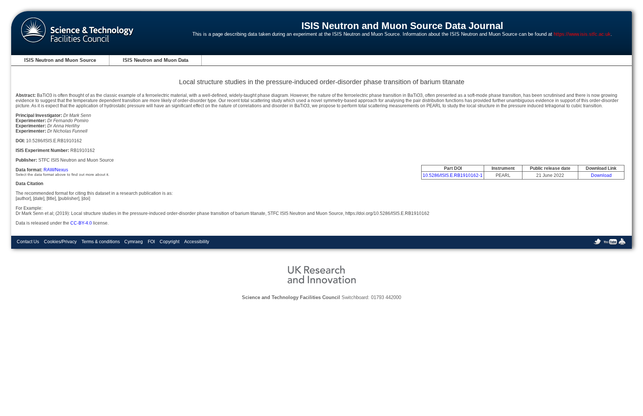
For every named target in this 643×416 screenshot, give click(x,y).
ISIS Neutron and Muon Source (60, 60)
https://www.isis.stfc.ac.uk (582, 34)
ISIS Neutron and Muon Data (155, 60)
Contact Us (28, 241)
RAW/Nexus (56, 169)
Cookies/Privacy (60, 241)
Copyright (169, 241)
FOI (151, 241)
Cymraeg (133, 241)
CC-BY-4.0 (81, 223)
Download (601, 175)
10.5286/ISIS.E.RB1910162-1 (453, 175)
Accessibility (196, 241)
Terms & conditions (100, 241)
